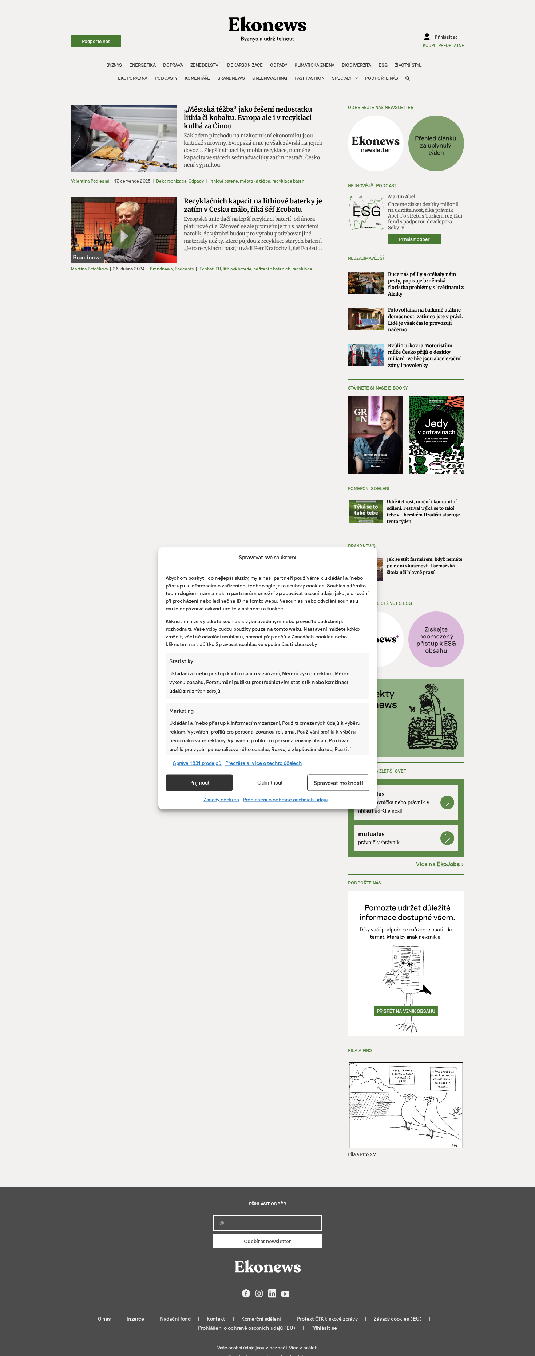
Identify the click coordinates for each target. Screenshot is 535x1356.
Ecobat (206, 268)
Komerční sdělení (261, 1319)
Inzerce (135, 1319)
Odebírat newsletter (267, 1241)
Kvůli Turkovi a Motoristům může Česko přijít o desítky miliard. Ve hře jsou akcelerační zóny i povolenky (424, 355)
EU (218, 268)
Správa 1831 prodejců (197, 762)
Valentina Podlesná (90, 180)
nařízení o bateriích (271, 268)
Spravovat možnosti (338, 782)
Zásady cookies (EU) (397, 1319)
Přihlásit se (324, 1328)
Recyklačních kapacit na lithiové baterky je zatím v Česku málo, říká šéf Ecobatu (253, 205)
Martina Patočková (89, 268)
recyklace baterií (288, 180)
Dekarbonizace (171, 180)
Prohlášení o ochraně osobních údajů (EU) (246, 1328)
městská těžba (255, 180)
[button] (407, 78)
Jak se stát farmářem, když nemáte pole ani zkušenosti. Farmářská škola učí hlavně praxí (424, 565)
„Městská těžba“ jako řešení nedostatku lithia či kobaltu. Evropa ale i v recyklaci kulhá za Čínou (248, 117)
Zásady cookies (221, 799)
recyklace (302, 268)
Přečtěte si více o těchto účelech (263, 762)
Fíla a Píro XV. (362, 1154)
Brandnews (161, 268)
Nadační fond (175, 1319)
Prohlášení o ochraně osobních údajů (285, 799)
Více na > (440, 863)
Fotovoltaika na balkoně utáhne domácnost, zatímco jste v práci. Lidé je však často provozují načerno (425, 320)
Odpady (196, 180)
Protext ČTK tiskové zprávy (327, 1319)
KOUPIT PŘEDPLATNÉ (443, 45)
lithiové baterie (223, 180)
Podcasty (184, 268)
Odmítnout (269, 782)
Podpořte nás (96, 41)
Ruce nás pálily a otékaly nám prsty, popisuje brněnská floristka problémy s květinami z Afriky (426, 284)
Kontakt (216, 1319)
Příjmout (199, 782)
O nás (104, 1319)
